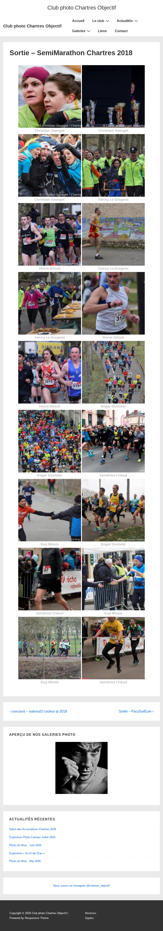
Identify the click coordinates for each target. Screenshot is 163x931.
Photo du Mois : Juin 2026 (25, 845)
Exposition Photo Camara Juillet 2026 (32, 837)
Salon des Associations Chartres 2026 (32, 829)
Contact (121, 31)
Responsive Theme (37, 918)
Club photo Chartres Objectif (32, 26)
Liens (102, 31)
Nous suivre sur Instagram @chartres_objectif (81, 885)
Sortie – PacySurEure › (136, 711)
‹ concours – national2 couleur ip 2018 (38, 711)
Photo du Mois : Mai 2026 (25, 861)
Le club (98, 21)
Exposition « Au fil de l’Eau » (27, 853)
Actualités (125, 21)
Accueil (78, 21)
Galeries (78, 31)
